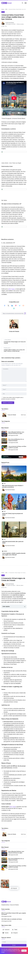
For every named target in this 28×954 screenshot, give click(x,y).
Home (2, 9)
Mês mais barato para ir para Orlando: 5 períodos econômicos (12, 486)
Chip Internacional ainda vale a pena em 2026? (12, 542)
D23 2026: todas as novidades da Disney (11, 919)
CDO (6, 9)
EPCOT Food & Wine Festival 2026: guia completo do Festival (13, 913)
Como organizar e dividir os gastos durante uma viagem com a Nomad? (13, 554)
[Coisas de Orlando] (6, 3)
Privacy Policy (12, 950)
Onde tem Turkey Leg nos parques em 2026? (12, 514)
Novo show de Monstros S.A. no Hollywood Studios (16, 440)
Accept (24, 950)
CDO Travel (11, 289)
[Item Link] (4, 434)
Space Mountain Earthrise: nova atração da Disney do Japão (16, 432)
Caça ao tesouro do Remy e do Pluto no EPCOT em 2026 (17, 447)
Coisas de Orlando (9, 22)
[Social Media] (6, 929)
